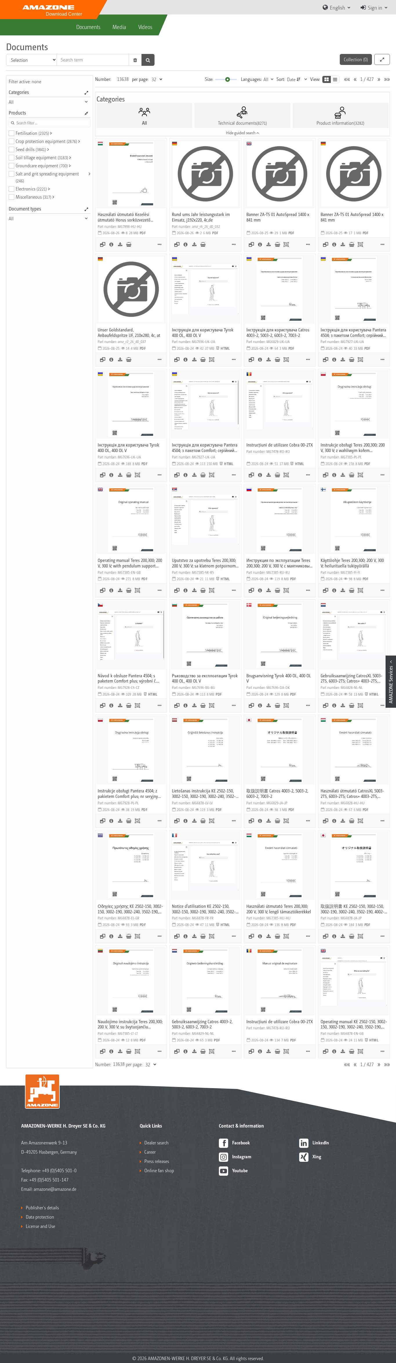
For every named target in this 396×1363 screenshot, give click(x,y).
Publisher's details (42, 1207)
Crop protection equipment (46, 141)
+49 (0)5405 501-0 (59, 1170)
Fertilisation (32, 133)
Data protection (40, 1217)
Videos (145, 26)
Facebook (241, 1142)
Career (150, 1152)
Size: (209, 79)
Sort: (281, 79)
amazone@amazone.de (55, 1189)
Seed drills (31, 149)
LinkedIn (321, 1142)
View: (315, 79)
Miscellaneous (33, 197)
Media (119, 26)
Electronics (31, 189)
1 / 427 (367, 79)
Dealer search (156, 1142)
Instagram (241, 1156)
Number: (103, 79)
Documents (88, 26)
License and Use (40, 1226)
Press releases (156, 1161)
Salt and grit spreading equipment (47, 176)
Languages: (251, 79)
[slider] (227, 79)
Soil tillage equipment (42, 157)
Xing (317, 1156)
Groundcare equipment (42, 165)
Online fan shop (159, 1170)
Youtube (240, 1170)
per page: (140, 79)
